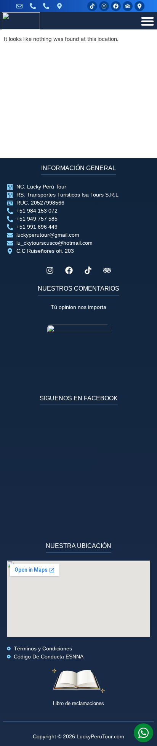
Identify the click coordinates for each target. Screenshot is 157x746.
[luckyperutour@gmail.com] (21, 6)
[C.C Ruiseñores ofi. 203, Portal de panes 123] (61, 6)
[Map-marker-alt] (139, 6)
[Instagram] (104, 6)
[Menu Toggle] (147, 21)
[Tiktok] (92, 6)
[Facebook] (116, 6)
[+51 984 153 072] (34, 6)
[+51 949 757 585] (48, 6)
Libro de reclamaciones (78, 703)
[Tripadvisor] (128, 6)
